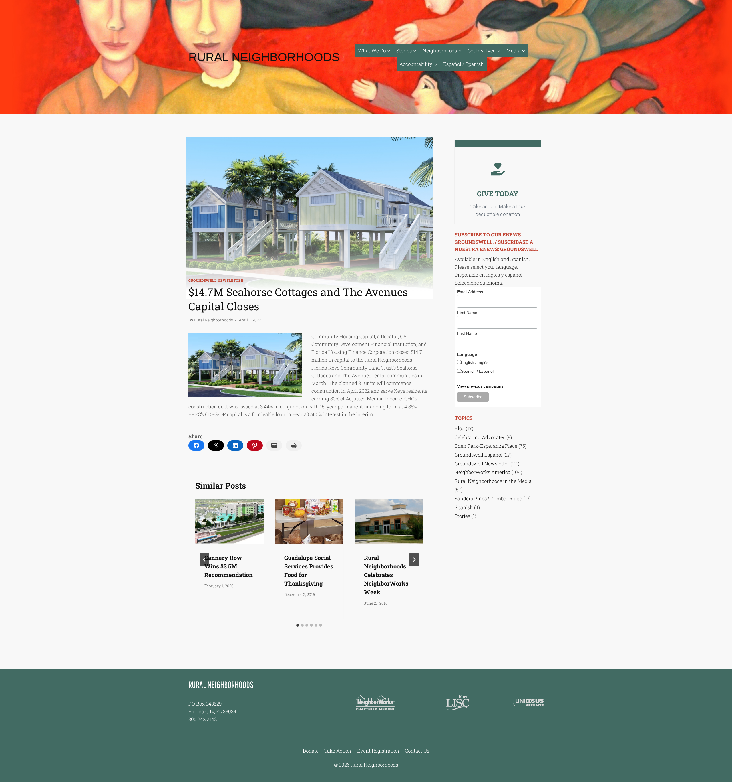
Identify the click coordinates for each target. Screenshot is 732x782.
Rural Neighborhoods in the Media (493, 481)
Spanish (464, 507)
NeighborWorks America (482, 472)
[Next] (414, 559)
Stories (462, 516)
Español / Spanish (463, 64)
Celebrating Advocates (480, 437)
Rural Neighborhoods (213, 320)
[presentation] (229, 521)
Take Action (337, 750)
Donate (311, 750)
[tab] (297, 625)
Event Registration (378, 750)
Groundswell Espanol (478, 454)
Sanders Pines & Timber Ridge (488, 498)
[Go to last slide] (204, 559)
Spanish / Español (477, 371)
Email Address (470, 291)
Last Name (467, 333)
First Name (467, 312)
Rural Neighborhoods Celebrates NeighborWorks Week (386, 575)
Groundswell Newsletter (215, 280)
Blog (460, 428)
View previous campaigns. (480, 386)
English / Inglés (474, 362)
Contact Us (417, 750)
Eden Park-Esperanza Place (486, 446)
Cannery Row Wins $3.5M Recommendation (228, 566)
